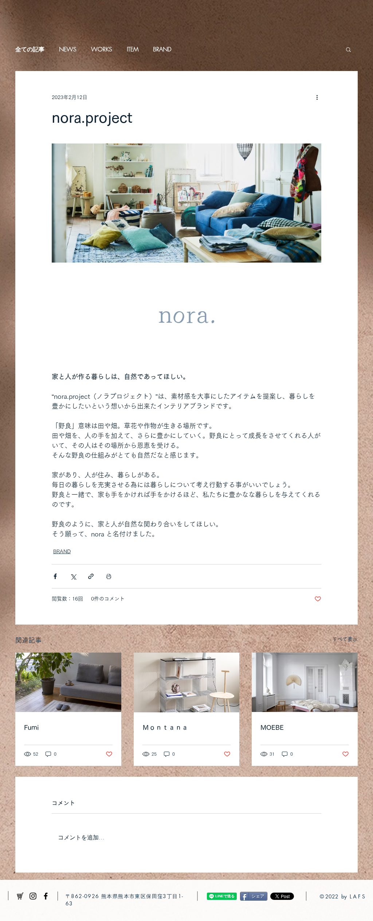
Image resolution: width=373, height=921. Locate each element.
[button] (348, 49)
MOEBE (272, 727)
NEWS (67, 49)
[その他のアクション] (317, 97)
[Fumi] (68, 682)
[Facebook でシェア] (55, 576)
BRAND (162, 49)
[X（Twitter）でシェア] (73, 576)
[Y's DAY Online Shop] (20, 896)
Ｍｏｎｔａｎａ (165, 727)
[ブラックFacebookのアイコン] (45, 896)
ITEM (132, 49)
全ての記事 (29, 49)
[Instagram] (33, 896)
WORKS (101, 49)
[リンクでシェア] (90, 576)
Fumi (31, 727)
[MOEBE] (305, 682)
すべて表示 (345, 639)
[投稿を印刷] (108, 576)
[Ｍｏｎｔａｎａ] (187, 682)
